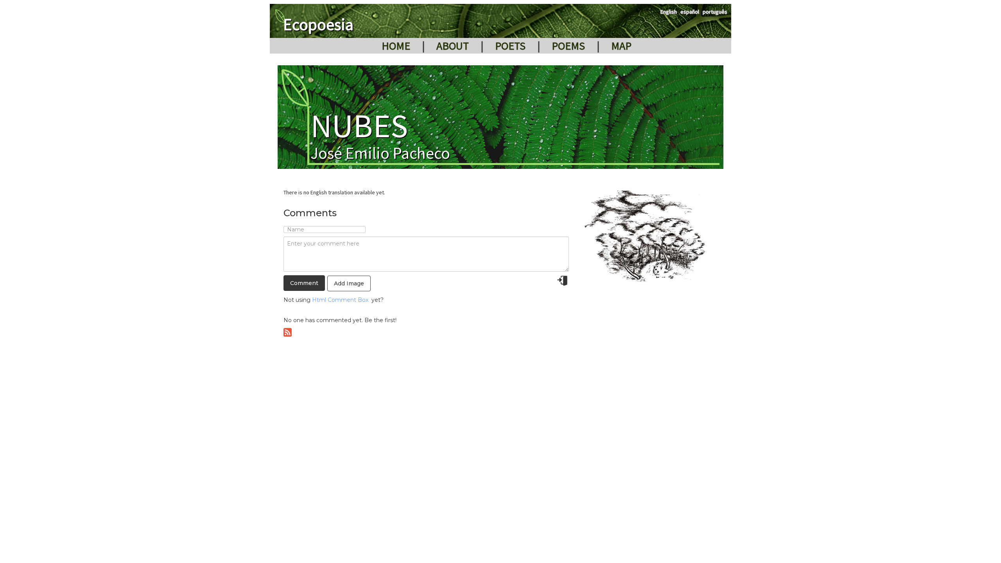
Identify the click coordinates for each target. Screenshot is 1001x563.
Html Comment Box (340, 299)
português (715, 11)
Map (621, 46)
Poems (568, 46)
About (452, 46)
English (668, 11)
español (689, 11)
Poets (510, 46)
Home (396, 46)
